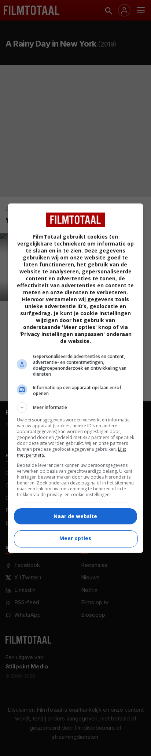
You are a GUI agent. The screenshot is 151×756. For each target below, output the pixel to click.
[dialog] (76, 378)
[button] (76, 407)
